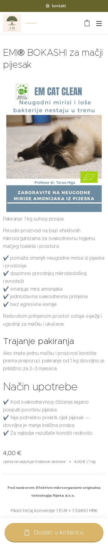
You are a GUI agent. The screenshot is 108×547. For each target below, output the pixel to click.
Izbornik (99, 23)
